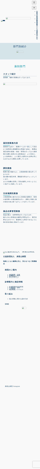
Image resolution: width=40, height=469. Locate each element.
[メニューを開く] (34, 2)
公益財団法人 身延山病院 (14, 256)
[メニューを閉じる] (34, 8)
